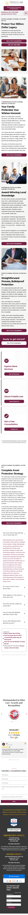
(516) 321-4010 (14, 860)
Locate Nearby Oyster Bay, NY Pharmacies (12, 638)
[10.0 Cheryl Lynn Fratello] (14, 826)
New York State (14, 648)
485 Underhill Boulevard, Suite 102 (14, 856)
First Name (8, 898)
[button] (26, 13)
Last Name (8, 902)
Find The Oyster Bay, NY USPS (13, 635)
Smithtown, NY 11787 (14, 839)
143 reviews (16, 735)
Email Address (10, 894)
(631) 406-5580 (14, 841)
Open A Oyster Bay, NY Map (12, 633)
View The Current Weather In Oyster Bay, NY (14, 642)
